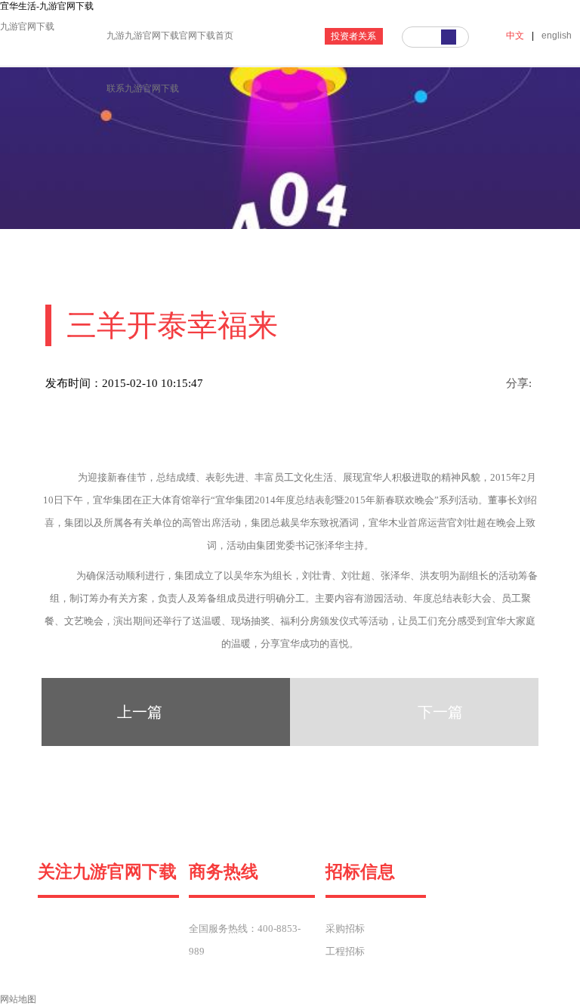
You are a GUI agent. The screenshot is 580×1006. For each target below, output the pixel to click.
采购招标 (345, 928)
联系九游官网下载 (142, 88)
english (556, 35)
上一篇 (139, 712)
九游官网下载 (27, 26)
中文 (515, 35)
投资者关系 (353, 36)
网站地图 (18, 999)
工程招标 (345, 951)
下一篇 (440, 712)
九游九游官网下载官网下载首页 (169, 35)
